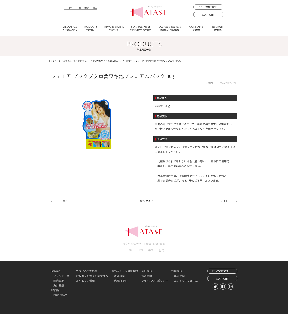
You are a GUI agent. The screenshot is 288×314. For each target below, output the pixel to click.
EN (79, 8)
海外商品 (58, 285)
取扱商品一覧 (70, 61)
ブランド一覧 (61, 276)
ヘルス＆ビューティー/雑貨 (118, 61)
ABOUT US (70, 28)
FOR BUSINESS (141, 28)
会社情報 (146, 271)
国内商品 (58, 281)
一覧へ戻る (144, 201)
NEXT (223, 201)
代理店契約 (120, 281)
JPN (70, 8)
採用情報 (176, 271)
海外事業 (119, 276)
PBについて (60, 295)
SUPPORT (208, 15)
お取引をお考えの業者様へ (92, 276)
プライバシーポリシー (154, 281)
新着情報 (146, 276)
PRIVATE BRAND (113, 28)
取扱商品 (56, 271)
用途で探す (98, 61)
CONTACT (210, 7)
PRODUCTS (90, 28)
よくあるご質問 (85, 281)
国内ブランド (84, 61)
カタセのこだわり (86, 271)
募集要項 (179, 276)
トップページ (55, 61)
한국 (95, 8)
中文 (86, 8)
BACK (64, 201)
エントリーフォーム (186, 281)
